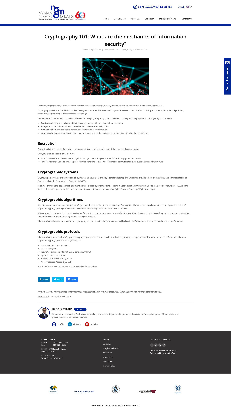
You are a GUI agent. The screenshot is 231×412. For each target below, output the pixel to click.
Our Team (107, 352)
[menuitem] (188, 7)
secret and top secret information (167, 221)
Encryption (43, 149)
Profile (60, 324)
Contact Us (108, 357)
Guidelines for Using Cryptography (88, 118)
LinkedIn (77, 324)
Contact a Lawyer (227, 78)
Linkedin (44, 279)
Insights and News (111, 348)
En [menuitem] (191, 6)
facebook (72, 279)
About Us (107, 344)
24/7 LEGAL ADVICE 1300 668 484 (155, 6)
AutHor (80, 309)
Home (106, 339)
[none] (188, 7)
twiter (58, 279)
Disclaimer (107, 361)
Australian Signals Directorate (150, 205)
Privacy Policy (109, 366)
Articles (94, 324)
